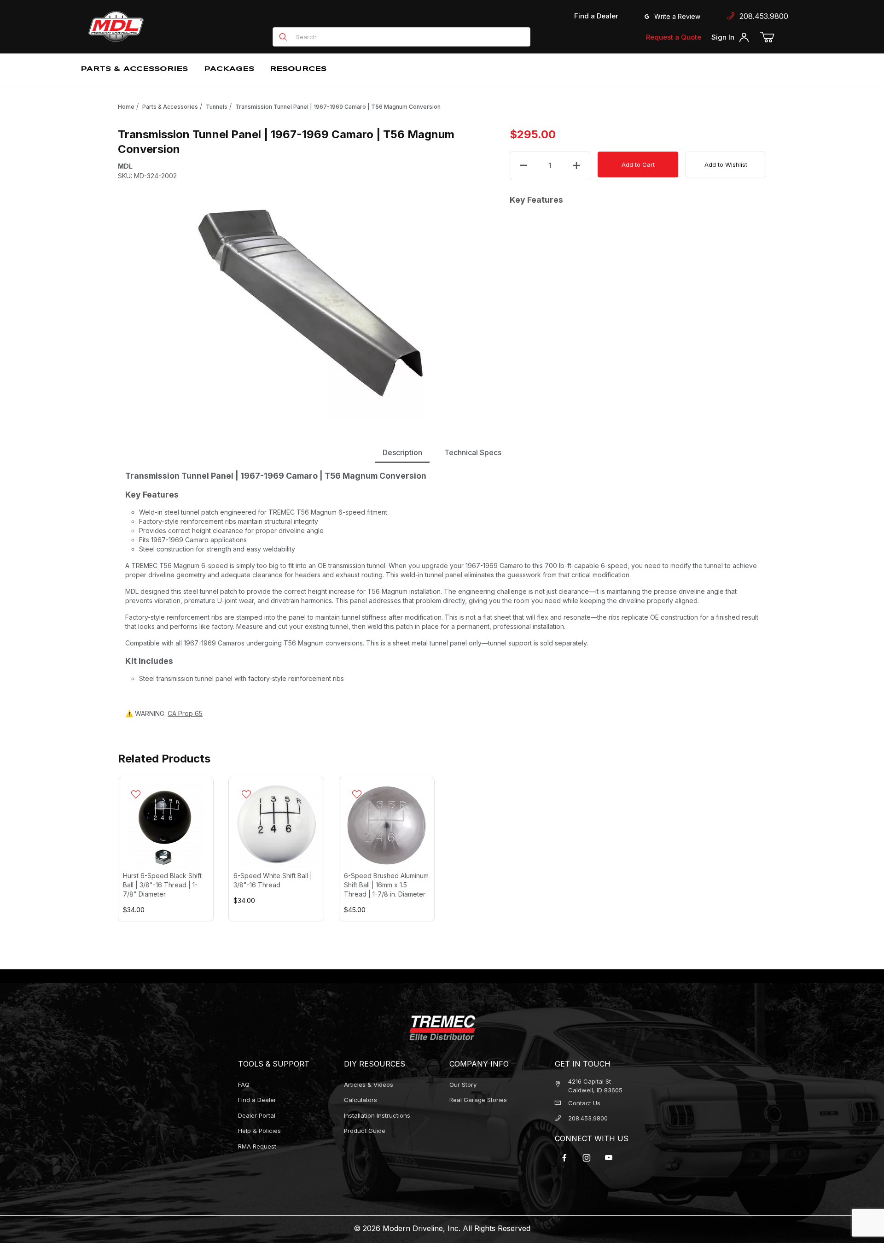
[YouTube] (608, 1157)
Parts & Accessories (170, 106)
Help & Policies (259, 1130)
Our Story (463, 1084)
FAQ (244, 1084)
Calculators (360, 1099)
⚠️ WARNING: (164, 713)
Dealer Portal (256, 1115)
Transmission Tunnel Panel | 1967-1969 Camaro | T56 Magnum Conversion (338, 106)
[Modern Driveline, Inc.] (157, 26)
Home (126, 106)
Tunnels (216, 106)
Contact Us (584, 1103)
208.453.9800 (761, 16)
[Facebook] (564, 1157)
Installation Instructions (377, 1115)
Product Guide (364, 1130)
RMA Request (257, 1146)
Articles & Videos (368, 1084)
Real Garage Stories (478, 1099)
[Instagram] (586, 1157)
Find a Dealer (596, 16)
